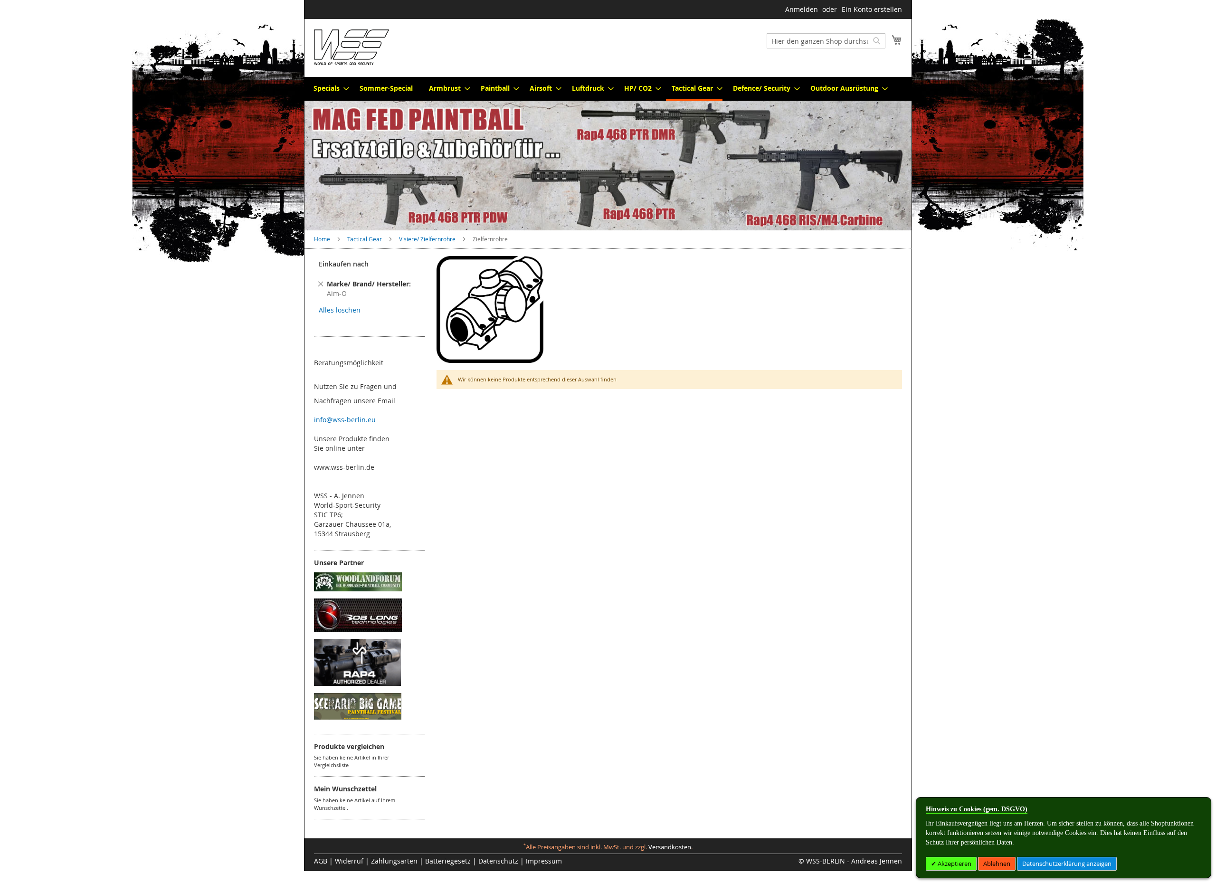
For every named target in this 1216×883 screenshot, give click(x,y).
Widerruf (349, 860)
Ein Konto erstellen (872, 9)
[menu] (608, 89)
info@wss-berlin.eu (345, 419)
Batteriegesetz (448, 860)
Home (323, 239)
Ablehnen (996, 863)
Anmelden (801, 9)
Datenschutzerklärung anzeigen (1067, 863)
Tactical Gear (365, 239)
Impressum (544, 860)
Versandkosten (669, 847)
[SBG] (357, 717)
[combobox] (826, 40)
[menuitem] (328, 88)
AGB (320, 860)
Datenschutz (498, 860)
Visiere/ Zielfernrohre (428, 239)
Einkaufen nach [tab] (344, 263)
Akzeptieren (953, 863)
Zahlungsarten (394, 860)
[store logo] (351, 47)
